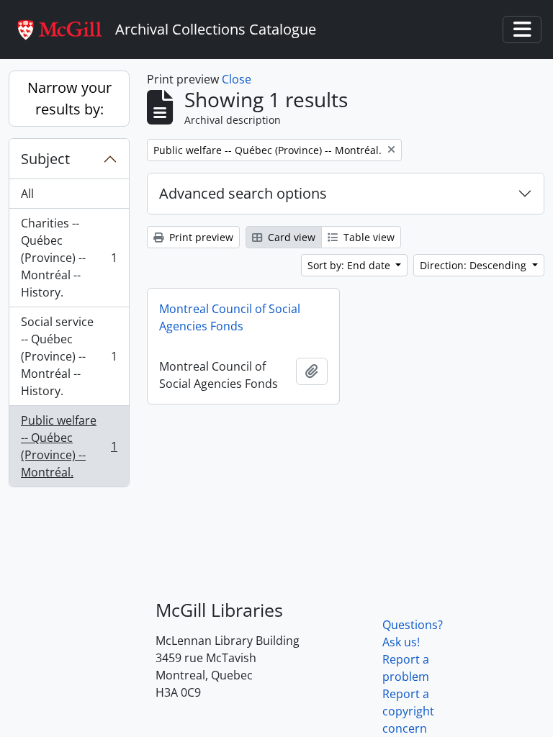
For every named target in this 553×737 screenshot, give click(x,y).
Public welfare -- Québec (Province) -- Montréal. (68, 446)
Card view (290, 237)
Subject (45, 158)
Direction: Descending (474, 265)
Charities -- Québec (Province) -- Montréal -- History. (68, 257)
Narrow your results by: (69, 98)
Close (236, 79)
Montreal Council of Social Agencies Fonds (229, 317)
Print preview (199, 237)
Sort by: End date (350, 265)
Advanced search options (243, 193)
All (27, 194)
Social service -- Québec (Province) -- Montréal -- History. (68, 356)
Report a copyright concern (408, 711)
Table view (368, 237)
